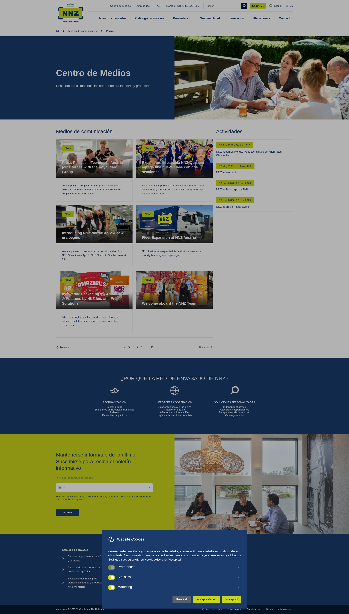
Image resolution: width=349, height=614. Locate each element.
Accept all (232, 599)
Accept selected (206, 599)
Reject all (181, 599)
